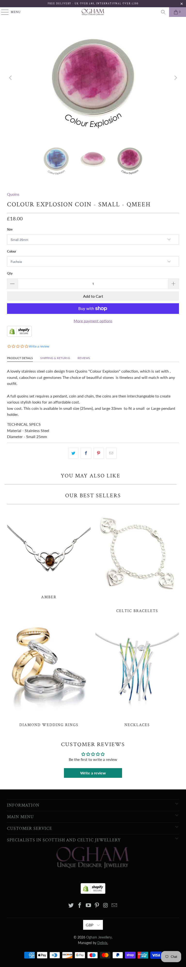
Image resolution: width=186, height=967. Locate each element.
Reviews (84, 358)
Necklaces (137, 674)
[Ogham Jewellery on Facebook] (80, 905)
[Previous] (11, 78)
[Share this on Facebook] (86, 453)
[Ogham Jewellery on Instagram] (105, 905)
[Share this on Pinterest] (98, 453)
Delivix (102, 943)
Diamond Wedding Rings (49, 674)
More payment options (93, 320)
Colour (11, 251)
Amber (49, 553)
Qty (10, 273)
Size (10, 229)
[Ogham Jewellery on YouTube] (88, 905)
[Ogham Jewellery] (93, 12)
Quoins (13, 194)
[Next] (175, 78)
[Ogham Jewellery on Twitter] (71, 905)
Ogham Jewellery (99, 937)
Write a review (93, 773)
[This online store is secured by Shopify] (19, 335)
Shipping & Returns (55, 358)
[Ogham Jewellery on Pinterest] (97, 905)
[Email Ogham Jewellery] (114, 905)
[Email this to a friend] (111, 453)
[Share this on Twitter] (73, 453)
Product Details (20, 358)
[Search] (163, 12)
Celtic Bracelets (137, 560)
